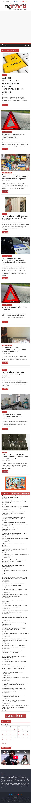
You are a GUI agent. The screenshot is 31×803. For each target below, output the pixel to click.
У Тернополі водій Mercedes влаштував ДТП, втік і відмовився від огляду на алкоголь (14, 533)
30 (10, 739)
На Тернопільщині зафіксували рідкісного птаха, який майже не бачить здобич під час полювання (15, 512)
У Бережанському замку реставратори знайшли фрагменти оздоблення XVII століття (14, 701)
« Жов (2, 743)
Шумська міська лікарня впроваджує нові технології (12, 415)
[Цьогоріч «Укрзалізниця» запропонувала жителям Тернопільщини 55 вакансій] (15, 54)
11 (18, 731)
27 (27, 737)
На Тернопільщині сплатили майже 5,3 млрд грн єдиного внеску (13, 374)
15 (6, 734)
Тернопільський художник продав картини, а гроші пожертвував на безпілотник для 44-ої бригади (15, 177)
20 (27, 734)
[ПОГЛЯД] (2, 45)
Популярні (16, 493)
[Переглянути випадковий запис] (28, 45)
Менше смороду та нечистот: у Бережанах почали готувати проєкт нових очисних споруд (14, 590)
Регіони (4, 75)
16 (10, 734)
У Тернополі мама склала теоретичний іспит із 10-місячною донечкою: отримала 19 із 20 (14, 606)
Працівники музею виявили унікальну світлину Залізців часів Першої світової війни (15, 457)
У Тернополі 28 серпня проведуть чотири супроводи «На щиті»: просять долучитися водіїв (15, 595)
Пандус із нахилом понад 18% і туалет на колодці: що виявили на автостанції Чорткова (15, 496)
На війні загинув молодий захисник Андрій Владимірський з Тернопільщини (12, 651)
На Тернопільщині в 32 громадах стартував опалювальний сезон (15, 217)
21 (2, 737)
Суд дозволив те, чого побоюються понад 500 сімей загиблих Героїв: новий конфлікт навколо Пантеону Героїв (15, 572)
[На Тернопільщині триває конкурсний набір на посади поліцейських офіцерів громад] (15, 238)
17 (14, 734)
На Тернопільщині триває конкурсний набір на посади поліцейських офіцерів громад (14, 260)
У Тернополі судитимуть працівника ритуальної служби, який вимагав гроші (14, 349)
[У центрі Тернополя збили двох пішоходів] (15, 284)
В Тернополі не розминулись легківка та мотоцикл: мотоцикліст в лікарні (13, 136)
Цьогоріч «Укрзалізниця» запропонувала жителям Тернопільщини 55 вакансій (12, 84)
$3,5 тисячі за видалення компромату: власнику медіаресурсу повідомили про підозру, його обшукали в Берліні (15, 640)
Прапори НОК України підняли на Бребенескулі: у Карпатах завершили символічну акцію (14, 584)
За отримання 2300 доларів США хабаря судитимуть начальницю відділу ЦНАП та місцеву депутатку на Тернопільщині (15, 579)
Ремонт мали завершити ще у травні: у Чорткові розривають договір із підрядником (14, 628)
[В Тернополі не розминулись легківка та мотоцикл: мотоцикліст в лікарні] (15, 111)
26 (23, 737)
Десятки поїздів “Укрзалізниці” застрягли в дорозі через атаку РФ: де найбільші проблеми (14, 560)
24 (14, 737)
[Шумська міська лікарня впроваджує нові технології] (15, 394)
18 (18, 734)
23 (10, 737)
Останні (6, 493)
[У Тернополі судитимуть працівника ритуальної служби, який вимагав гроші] (15, 328)
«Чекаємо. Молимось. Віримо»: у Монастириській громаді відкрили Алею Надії (14, 528)
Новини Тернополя (7, 131)
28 (2, 739)
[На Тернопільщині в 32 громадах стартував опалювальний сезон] (15, 197)
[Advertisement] (15, 26)
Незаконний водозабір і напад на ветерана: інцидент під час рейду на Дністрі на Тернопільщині (15, 611)
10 (14, 731)
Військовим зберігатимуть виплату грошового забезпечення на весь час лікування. (13, 695)
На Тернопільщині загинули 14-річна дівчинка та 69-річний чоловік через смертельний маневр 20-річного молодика (15, 617)
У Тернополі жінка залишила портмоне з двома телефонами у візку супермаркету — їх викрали (13, 646)
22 (6, 737)
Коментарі (26, 493)
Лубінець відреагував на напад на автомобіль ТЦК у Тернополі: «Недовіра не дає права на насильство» (15, 683)
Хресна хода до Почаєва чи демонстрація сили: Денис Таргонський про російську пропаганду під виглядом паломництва (15, 707)
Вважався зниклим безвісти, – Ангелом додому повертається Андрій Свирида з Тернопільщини (13, 667)
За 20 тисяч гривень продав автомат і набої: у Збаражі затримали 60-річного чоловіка (13, 517)
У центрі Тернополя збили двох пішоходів (14, 308)
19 (23, 734)
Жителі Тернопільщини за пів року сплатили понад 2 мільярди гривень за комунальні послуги (15, 507)
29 (6, 739)
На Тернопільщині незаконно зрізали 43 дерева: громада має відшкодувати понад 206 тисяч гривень (15, 523)
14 (2, 734)
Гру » (6, 743)
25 (18, 737)
